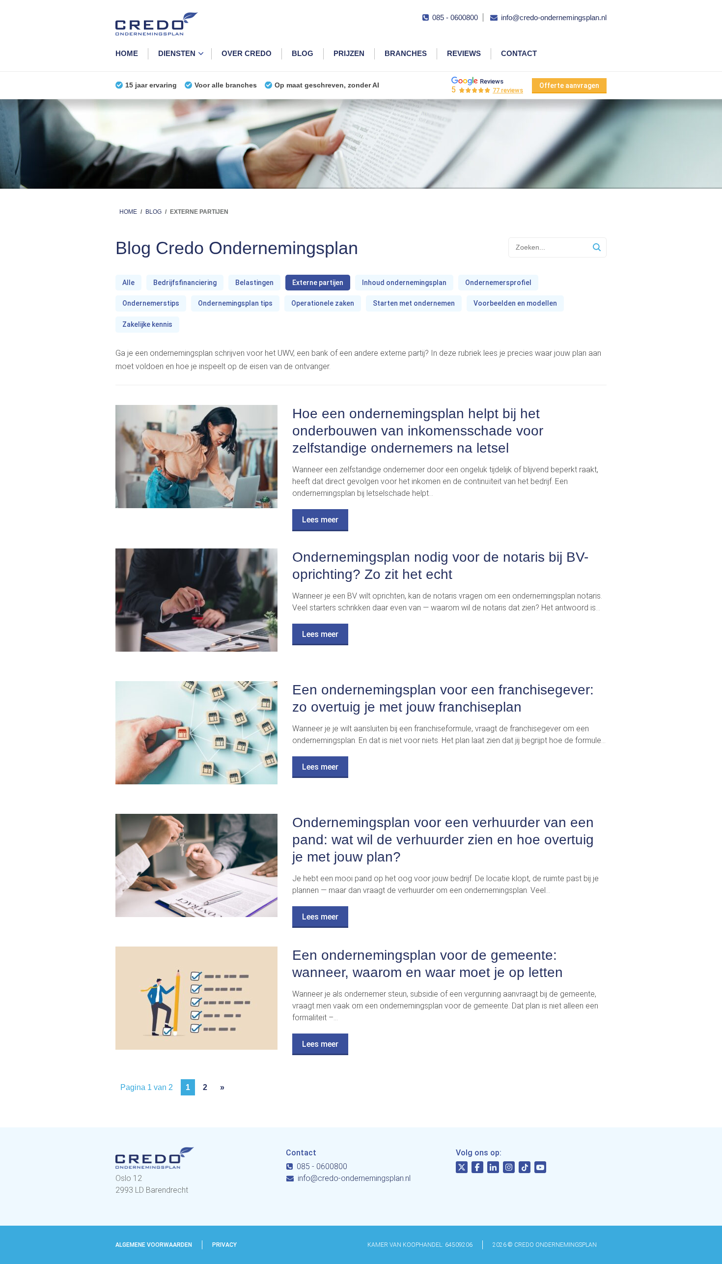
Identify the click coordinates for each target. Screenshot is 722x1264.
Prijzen (348, 53)
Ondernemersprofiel (498, 283)
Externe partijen (317, 283)
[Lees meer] (196, 505)
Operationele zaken (322, 303)
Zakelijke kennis (147, 324)
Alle (128, 283)
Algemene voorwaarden (153, 1244)
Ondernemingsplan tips (235, 303)
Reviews (464, 53)
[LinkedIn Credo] (493, 1169)
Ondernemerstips (150, 303)
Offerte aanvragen (569, 85)
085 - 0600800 (455, 17)
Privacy (224, 1244)
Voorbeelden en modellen (515, 303)
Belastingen (254, 283)
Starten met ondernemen (414, 303)
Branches (406, 53)
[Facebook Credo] (477, 1169)
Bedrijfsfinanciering (185, 283)
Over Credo (247, 53)
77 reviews (508, 90)
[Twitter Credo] (462, 1169)
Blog (302, 53)
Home (126, 53)
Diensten (176, 53)
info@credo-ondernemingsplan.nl (554, 17)
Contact (519, 53)
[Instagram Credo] (509, 1169)
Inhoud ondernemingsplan (404, 283)
